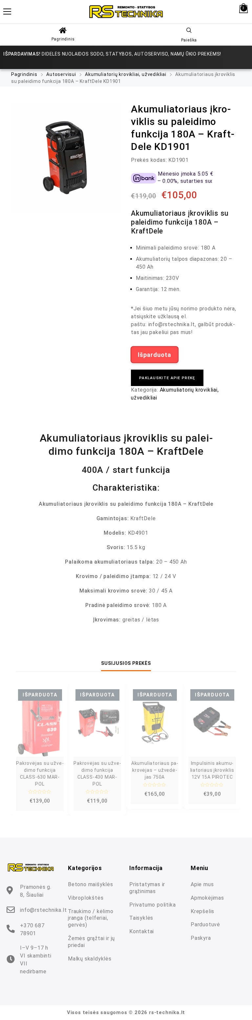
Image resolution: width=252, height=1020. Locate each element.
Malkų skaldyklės (90, 959)
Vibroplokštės (85, 898)
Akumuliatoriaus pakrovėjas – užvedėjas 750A (154, 770)
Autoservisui (61, 74)
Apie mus (202, 884)
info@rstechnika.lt (43, 910)
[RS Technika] (126, 11)
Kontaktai (141, 931)
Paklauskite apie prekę (167, 378)
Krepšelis (202, 911)
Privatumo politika (152, 905)
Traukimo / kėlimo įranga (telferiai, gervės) (91, 918)
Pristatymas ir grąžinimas (147, 887)
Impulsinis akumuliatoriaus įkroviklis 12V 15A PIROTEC (212, 770)
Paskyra (201, 938)
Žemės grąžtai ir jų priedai (91, 941)
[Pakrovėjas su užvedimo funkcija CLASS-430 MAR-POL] (97, 723)
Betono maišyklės (90, 884)
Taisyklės (141, 918)
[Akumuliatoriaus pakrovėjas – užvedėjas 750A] (154, 723)
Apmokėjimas (207, 898)
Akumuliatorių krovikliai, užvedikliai (125, 74)
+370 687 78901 (32, 929)
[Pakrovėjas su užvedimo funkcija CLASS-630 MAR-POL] (40, 723)
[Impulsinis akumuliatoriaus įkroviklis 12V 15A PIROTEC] (212, 723)
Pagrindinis (63, 39)
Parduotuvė (205, 924)
